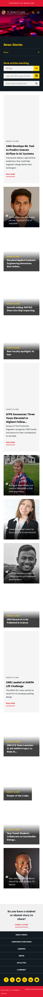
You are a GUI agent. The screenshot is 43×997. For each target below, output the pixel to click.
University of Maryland (21, 3)
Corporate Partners (21, 942)
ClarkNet (21, 969)
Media (21, 955)
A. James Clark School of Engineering (15, 8)
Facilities (21, 962)
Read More (10, 174)
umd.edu (4, 993)
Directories (21, 934)
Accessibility (15, 990)
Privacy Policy (5, 990)
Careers (21, 949)
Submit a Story (21, 925)
